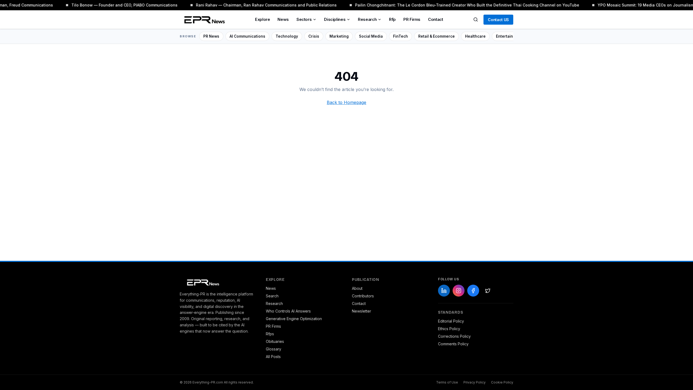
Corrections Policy (454, 336)
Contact (435, 19)
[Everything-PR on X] (488, 291)
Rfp (392, 19)
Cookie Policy (502, 382)
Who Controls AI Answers (288, 311)
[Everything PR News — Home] (203, 19)
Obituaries (275, 341)
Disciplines (334, 19)
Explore (262, 19)
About (357, 288)
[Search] (475, 19)
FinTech (400, 36)
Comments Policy (453, 344)
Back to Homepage (346, 102)
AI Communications (247, 36)
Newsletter (361, 311)
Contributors (363, 296)
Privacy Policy (474, 382)
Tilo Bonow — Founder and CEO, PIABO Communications (122, 5)
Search (272, 296)
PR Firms (411, 19)
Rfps (270, 334)
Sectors (304, 19)
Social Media (371, 36)
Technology (287, 36)
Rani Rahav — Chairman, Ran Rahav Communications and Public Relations (263, 5)
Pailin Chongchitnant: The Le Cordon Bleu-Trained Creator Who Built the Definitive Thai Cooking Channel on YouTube (464, 5)
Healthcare (475, 36)
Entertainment (509, 36)
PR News (211, 36)
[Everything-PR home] (217, 282)
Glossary (273, 349)
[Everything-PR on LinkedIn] (444, 291)
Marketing (339, 36)
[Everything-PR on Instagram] (459, 291)
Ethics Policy (449, 328)
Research (367, 19)
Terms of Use (447, 382)
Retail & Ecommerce (436, 36)
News (283, 19)
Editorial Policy (451, 321)
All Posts (273, 356)
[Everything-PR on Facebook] (473, 291)
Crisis (313, 36)
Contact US (498, 19)
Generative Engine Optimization (294, 318)
